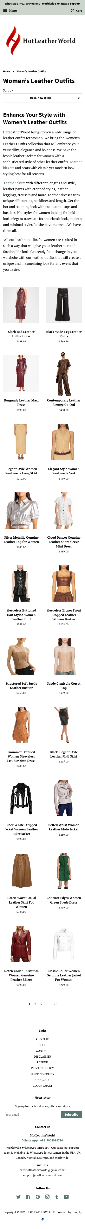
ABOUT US (43, 1039)
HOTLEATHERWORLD (41, 1212)
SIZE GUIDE (42, 1080)
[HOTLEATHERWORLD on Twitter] (18, 1197)
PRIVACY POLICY (42, 1068)
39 (55, 1004)
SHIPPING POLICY (42, 1074)
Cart (79, 11)
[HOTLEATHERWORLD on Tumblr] (56, 1197)
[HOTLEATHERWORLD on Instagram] (47, 1197)
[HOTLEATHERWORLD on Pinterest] (37, 1197)
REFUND (42, 1062)
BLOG (42, 1045)
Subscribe (71, 1114)
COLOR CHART (42, 1086)
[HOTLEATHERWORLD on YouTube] (66, 1197)
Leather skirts (14, 182)
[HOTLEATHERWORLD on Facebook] (28, 1197)
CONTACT (42, 1051)
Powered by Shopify (69, 1212)
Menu (12, 10)
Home (6, 71)
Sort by (8, 90)
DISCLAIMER (42, 1056)
